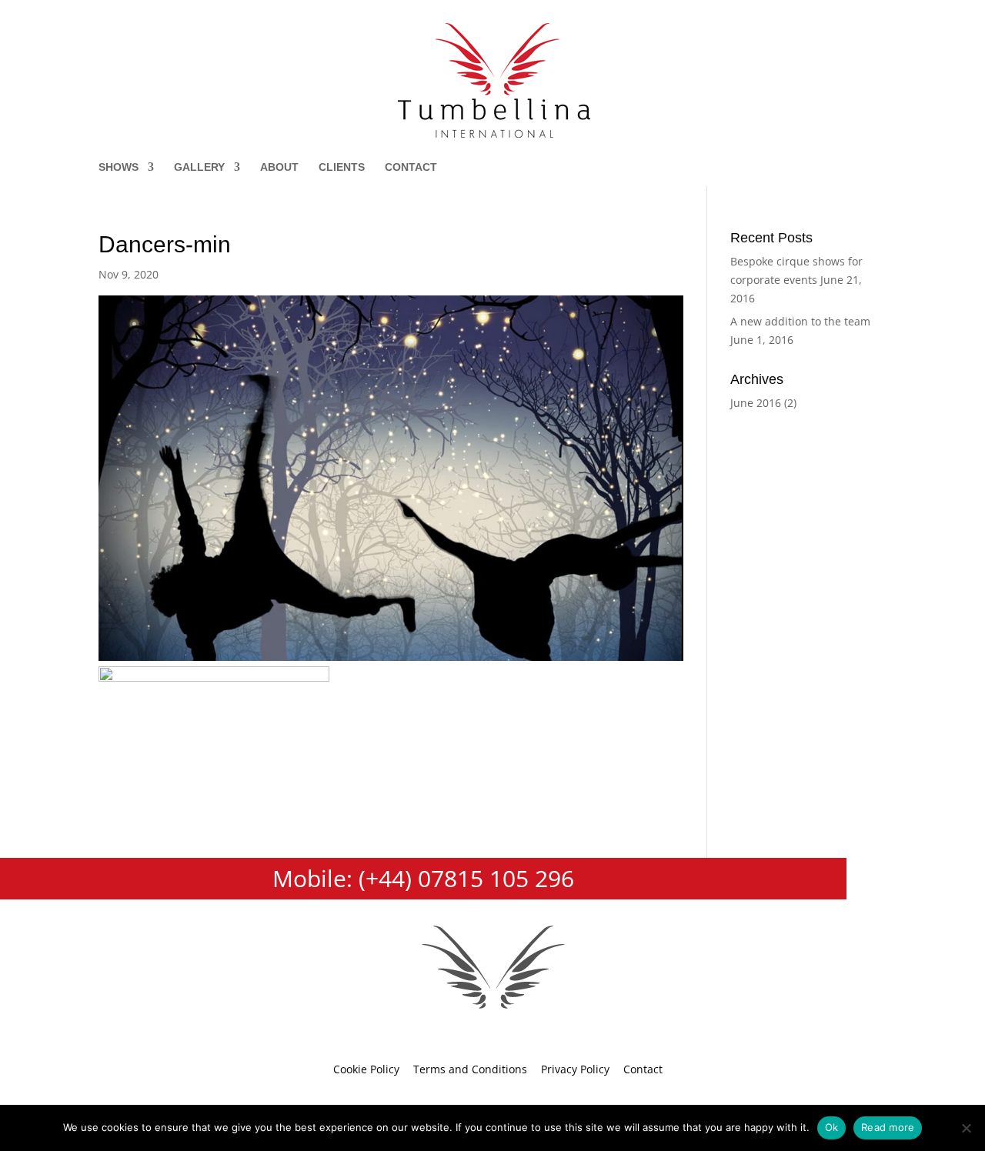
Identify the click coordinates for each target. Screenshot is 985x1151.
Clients (342, 167)
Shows (118, 167)
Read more (887, 1127)
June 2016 (755, 402)
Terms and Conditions (470, 1069)
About (279, 167)
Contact (411, 167)
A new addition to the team (800, 321)
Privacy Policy (575, 1069)
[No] (965, 1128)
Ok (832, 1127)
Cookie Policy (366, 1069)
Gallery (199, 167)
